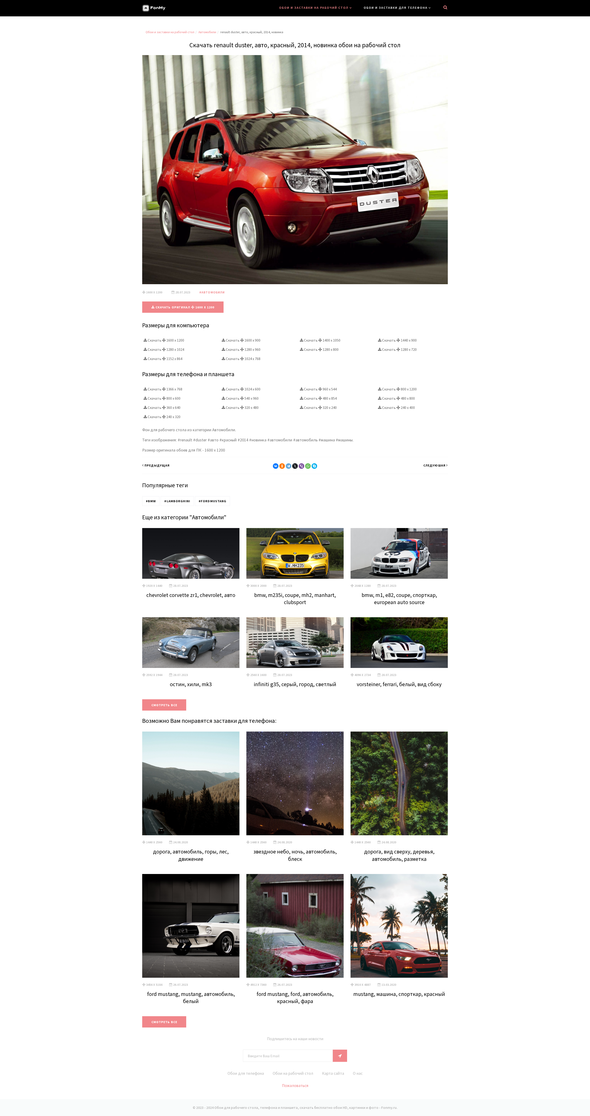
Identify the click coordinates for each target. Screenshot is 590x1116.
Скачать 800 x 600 (163, 398)
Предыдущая (157, 465)
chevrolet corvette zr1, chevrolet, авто (190, 595)
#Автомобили (212, 292)
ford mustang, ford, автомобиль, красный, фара (295, 997)
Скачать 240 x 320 (163, 416)
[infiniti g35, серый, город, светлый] (295, 642)
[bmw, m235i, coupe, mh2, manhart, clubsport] (295, 553)
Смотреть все (164, 705)
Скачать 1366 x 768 (164, 389)
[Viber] (301, 466)
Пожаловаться (295, 1085)
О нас (358, 1073)
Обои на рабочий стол (293, 1073)
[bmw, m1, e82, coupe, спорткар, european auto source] (399, 553)
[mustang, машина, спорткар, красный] (399, 926)
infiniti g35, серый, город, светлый (295, 684)
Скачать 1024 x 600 (242, 389)
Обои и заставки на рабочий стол (313, 8)
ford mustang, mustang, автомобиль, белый (191, 997)
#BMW (151, 501)
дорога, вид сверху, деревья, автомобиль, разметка (399, 855)
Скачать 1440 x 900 (399, 340)
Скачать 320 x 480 (242, 407)
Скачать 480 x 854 (320, 398)
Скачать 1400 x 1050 (321, 340)
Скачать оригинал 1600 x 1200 (185, 307)
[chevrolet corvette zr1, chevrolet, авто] (190, 553)
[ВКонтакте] (275, 466)
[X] (295, 466)
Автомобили (207, 32)
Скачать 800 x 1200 (399, 389)
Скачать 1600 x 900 (242, 340)
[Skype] (314, 466)
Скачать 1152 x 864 (164, 358)
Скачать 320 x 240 (320, 407)
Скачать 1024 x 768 (242, 358)
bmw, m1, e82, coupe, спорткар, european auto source (399, 598)
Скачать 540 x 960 (242, 398)
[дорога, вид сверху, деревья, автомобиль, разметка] (399, 783)
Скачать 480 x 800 (398, 398)
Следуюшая (434, 465)
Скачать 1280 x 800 (321, 349)
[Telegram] (288, 466)
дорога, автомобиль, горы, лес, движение (191, 855)
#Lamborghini (177, 501)
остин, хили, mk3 (191, 684)
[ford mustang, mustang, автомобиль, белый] (190, 926)
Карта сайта (333, 1073)
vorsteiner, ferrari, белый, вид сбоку (399, 684)
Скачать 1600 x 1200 (165, 340)
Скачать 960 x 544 (320, 389)
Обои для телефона (245, 1073)
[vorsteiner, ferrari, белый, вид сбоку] (399, 642)
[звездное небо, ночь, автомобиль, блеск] (295, 783)
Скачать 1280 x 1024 (165, 349)
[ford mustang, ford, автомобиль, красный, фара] (295, 926)
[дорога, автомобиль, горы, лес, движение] (190, 783)
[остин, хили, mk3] (190, 642)
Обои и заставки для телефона (396, 8)
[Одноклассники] (282, 466)
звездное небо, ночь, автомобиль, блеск (295, 855)
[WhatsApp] (308, 466)
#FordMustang (212, 501)
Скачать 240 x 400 (398, 407)
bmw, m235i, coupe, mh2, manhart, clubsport (295, 598)
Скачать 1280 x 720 (399, 349)
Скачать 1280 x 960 (242, 349)
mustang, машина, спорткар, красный (399, 994)
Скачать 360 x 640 (163, 407)
